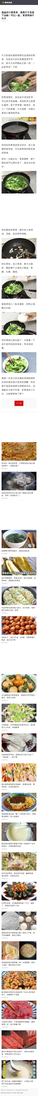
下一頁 (18, 403)
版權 (21, 1093)
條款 (15, 1093)
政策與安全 (10, 1093)
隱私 (18, 1093)
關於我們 (3, 1093)
